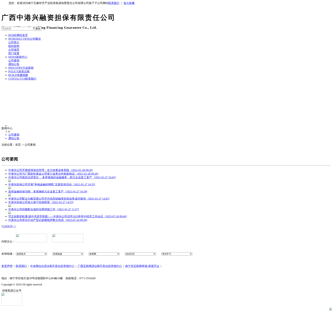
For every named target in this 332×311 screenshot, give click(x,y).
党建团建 (18, 75)
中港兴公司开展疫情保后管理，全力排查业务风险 (50, 170)
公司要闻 (13, 60)
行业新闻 (21, 67)
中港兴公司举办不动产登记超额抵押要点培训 (47, 220)
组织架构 (13, 46)
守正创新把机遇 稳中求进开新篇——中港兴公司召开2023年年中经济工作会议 (67, 216)
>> (14, 226)
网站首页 (18, 35)
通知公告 (13, 64)
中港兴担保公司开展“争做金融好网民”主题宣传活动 (51, 184)
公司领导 (13, 49)
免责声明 (6, 266)
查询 (37, 28)
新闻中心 (17, 56)
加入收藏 (129, 3)
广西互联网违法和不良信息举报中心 (100, 266)
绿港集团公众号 (11, 290)
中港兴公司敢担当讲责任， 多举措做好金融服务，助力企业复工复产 (62, 177)
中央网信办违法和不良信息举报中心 (52, 266)
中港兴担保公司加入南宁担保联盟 (40, 202)
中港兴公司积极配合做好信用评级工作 (43, 209)
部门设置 (13, 53)
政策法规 (19, 71)
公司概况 (24, 38)
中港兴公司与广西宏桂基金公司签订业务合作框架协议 (53, 173)
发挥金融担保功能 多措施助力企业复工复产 (47, 191)
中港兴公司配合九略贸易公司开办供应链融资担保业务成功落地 (58, 198)
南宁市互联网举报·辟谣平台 (142, 266)
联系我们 (113, 3)
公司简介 (13, 42)
